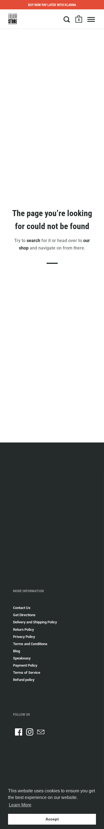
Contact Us (22, 608)
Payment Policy (25, 665)
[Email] (40, 732)
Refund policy (23, 680)
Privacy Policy (24, 637)
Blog (16, 651)
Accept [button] (52, 819)
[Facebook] (18, 732)
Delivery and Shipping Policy (35, 622)
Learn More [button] (20, 805)
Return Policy (23, 629)
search (33, 240)
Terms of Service (26, 672)
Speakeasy (22, 658)
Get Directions (24, 615)
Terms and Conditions (30, 644)
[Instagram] (29, 732)
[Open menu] (91, 19)
